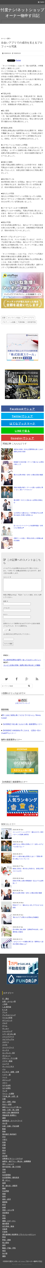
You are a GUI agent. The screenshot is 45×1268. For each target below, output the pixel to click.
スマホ (4, 1045)
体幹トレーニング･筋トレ (12, 1107)
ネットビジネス (8, 1066)
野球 (4, 1237)
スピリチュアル (8, 1039)
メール (6, 608)
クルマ (4, 1023)
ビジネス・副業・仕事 (10, 1072)
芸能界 (4, 1229)
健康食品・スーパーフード (12, 1121)
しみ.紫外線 (6, 1007)
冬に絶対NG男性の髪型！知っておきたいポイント (22, 660)
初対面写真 (31, 322)
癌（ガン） (6, 1180)
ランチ (4, 1091)
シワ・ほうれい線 (9, 1034)
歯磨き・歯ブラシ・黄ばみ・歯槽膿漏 (16, 1161)
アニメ (4, 1012)
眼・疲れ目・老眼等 (9, 1186)
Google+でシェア (22, 438)
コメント (7, 577)
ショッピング (7, 1031)
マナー (4, 1083)
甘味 (4, 1169)
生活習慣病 (6, 1175)
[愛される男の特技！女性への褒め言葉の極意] (7, 475)
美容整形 (5, 1213)
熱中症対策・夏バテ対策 (11, 1167)
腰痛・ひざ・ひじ (9, 1221)
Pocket (18, 60)
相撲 (4, 1183)
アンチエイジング (9, 1015)
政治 (4, 1150)
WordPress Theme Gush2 (22, 1264)
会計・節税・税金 (9, 1102)
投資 (4, 1148)
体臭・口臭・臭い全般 (10, 1110)
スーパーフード (8, 1047)
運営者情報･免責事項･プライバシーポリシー (19, 1234)
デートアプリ (29, 318)
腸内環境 (5, 1223)
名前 (5, 601)
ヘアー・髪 (6, 1075)
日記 (4, 1153)
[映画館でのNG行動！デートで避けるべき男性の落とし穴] (7, 462)
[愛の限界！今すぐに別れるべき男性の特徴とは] (7, 500)
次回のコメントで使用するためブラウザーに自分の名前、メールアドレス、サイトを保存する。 (22, 625)
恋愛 (3, 318)
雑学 (4, 1245)
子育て (4, 1140)
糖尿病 (4, 1202)
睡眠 (4, 1188)
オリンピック (7, 1020)
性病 (4, 1142)
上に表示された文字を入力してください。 (17, 634)
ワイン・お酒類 (8, 1093)
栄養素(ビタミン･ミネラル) (12, 1158)
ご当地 (4, 1004)
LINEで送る (22, 430)
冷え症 (4, 1123)
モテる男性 (6, 1088)
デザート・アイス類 (9, 1058)
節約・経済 (6, 1199)
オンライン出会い (14, 318)
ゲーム (4, 1026)
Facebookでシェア (22, 408)
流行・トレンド (8, 1164)
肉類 (4, 1218)
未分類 (4, 1156)
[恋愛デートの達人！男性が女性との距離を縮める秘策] (7, 538)
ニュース (5, 1064)
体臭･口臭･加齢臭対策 (10, 1112)
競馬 (4, 1196)
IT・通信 (5, 999)
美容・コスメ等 (8, 1210)
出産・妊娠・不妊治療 (10, 1126)
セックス (5, 1050)
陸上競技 (5, 1243)
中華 (4, 1099)
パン (4, 1069)
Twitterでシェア (22, 416)
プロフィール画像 (8, 322)
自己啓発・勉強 (8, 1226)
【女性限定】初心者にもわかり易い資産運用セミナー (22, 724)
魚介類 (4, 1253)
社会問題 (5, 1191)
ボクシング (6, 1080)
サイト (5, 614)
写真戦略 (21, 322)
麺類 (4, 1256)
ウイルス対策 (7, 1018)
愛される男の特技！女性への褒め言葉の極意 (28, 475)
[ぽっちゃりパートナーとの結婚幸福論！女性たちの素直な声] (7, 525)
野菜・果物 (6, 1240)
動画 (4, 1129)
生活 (4, 1172)
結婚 (4, 1207)
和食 (4, 1131)
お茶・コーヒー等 (9, 1001)
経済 (4, 1205)
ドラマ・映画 (7, 1061)
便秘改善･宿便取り (9, 1115)
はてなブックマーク (22, 423)
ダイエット (6, 1056)
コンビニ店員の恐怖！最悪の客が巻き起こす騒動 (21, 665)
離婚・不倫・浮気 (9, 1248)
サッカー (5, 1028)
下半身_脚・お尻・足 (10, 1096)
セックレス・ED (8, 1053)
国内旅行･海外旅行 (9, 1134)
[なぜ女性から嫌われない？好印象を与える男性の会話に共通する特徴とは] (7, 513)
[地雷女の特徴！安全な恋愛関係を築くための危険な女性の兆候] (7, 449)
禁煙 (4, 1194)
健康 (4, 1118)
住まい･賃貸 (7, 1104)
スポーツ (5, 1042)
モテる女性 (6, 1085)
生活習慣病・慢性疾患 (10, 1177)
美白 (4, 1215)
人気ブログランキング (22, 703)
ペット (4, 1077)
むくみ (4, 1010)
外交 (4, 1137)
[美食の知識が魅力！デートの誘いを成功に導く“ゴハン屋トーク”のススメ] (7, 487)
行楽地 (4, 1232)
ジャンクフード (8, 1037)
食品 (4, 1251)
